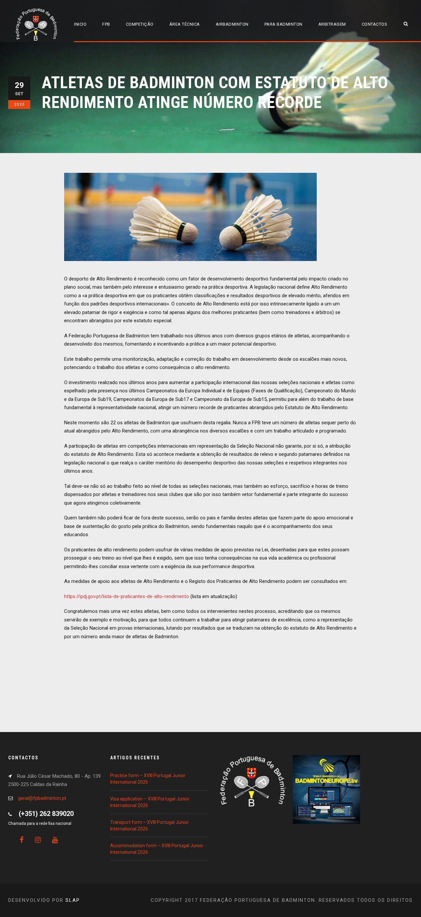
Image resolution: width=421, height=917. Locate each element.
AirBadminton (232, 24)
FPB (106, 24)
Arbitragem (332, 24)
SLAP (72, 900)
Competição (140, 24)
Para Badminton (283, 24)
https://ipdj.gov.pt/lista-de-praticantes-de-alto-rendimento (126, 596)
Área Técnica (184, 24)
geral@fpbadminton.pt (42, 798)
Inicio (80, 24)
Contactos (374, 24)
